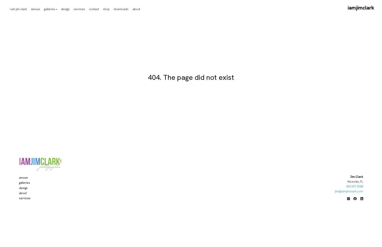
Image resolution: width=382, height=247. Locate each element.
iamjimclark (361, 7)
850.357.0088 (354, 186)
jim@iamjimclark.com (349, 191)
